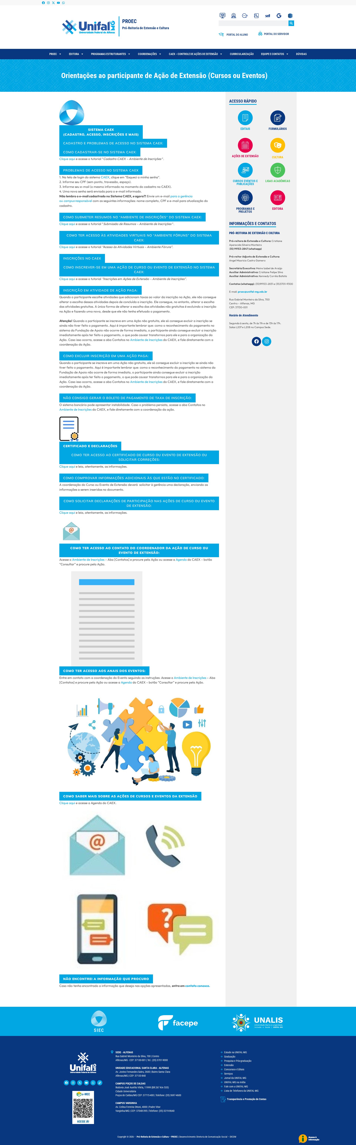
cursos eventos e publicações (245, 182)
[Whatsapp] (63, 2)
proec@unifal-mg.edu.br (252, 291)
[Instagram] (48, 2)
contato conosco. (197, 986)
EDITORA (277, 208)
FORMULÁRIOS (278, 129)
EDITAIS (245, 129)
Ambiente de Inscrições (146, 340)
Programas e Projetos (245, 210)
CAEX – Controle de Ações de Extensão (193, 54)
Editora (74, 54)
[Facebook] (43, 2)
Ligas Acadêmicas (277, 181)
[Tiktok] (99, 1082)
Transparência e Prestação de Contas (246, 1099)
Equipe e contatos (272, 54)
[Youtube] (58, 2)
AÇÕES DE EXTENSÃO (245, 156)
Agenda (181, 559)
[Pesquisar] (291, 23)
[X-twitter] (53, 2)
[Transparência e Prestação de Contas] (223, 1099)
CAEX (105, 177)
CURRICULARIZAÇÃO (242, 54)
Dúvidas (301, 54)
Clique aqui (67, 159)
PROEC (53, 54)
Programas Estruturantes (108, 54)
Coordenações (147, 54)
